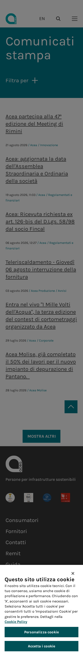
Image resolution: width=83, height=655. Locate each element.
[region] (41, 610)
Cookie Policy (16, 622)
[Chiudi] (73, 573)
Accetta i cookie (41, 646)
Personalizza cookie (41, 632)
